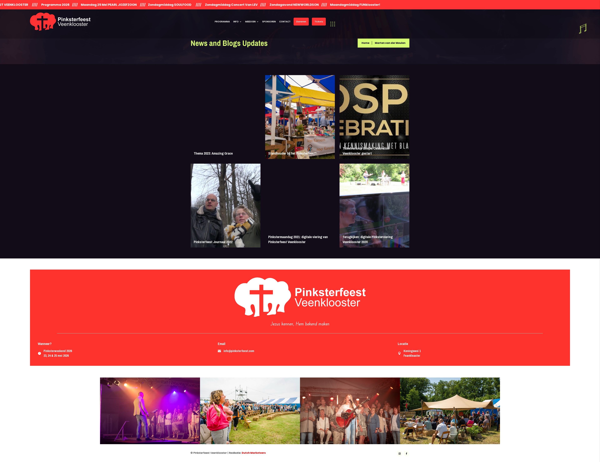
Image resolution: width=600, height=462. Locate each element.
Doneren (301, 21)
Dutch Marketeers (254, 453)
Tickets (319, 21)
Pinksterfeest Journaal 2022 (213, 242)
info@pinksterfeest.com (239, 351)
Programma (222, 21)
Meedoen (250, 21)
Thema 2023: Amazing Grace (213, 153)
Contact (284, 21)
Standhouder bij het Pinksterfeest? (292, 153)
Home (365, 43)
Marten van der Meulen (390, 43)
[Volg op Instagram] (399, 454)
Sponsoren (269, 21)
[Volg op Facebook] (406, 454)
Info (236, 21)
